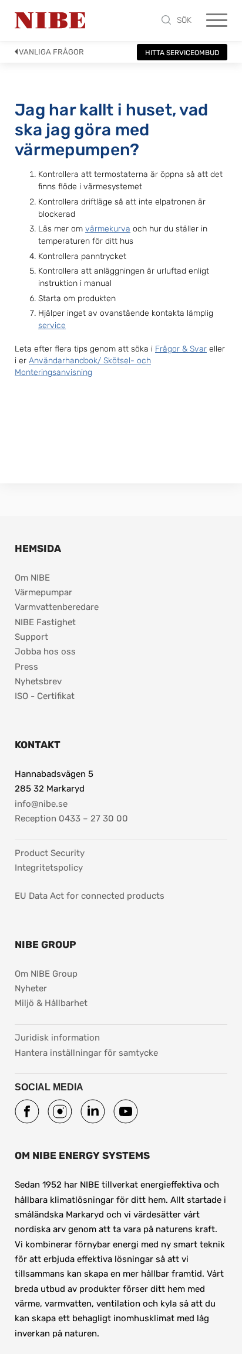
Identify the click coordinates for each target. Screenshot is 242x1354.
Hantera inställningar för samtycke (86, 1053)
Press (26, 666)
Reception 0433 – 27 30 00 (71, 818)
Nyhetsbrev (38, 681)
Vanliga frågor (51, 51)
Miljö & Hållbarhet (51, 1003)
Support (31, 637)
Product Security (50, 853)
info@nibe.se (41, 804)
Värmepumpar (43, 592)
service (52, 325)
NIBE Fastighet (45, 622)
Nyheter (31, 988)
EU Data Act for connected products (89, 896)
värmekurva (107, 229)
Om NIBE (32, 577)
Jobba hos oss (45, 651)
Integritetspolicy (49, 867)
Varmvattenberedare (57, 607)
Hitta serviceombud (182, 53)
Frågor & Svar (181, 349)
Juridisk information (57, 1037)
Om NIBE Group (46, 973)
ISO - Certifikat (45, 696)
